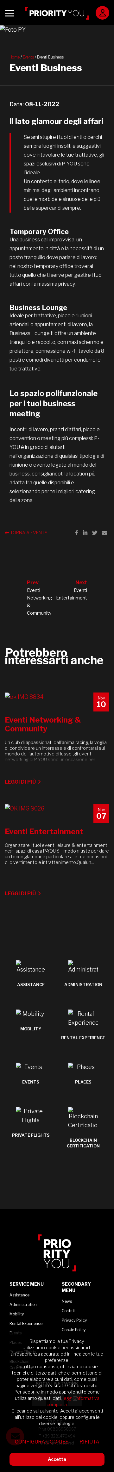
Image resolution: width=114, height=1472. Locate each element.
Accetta (57, 1459)
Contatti (69, 1310)
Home (15, 57)
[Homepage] (57, 13)
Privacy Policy (74, 1320)
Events (28, 57)
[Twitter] (94, 532)
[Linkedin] (85, 532)
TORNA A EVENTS (28, 532)
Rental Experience (26, 1323)
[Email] (104, 532)
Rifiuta (89, 1442)
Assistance (19, 1295)
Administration (23, 1304)
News (67, 1301)
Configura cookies (42, 1442)
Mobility (17, 1314)
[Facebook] (76, 532)
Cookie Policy (74, 1329)
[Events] (57, 29)
